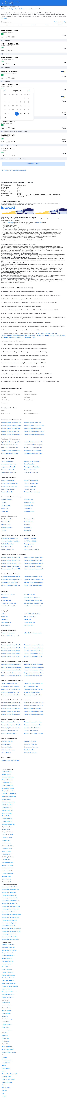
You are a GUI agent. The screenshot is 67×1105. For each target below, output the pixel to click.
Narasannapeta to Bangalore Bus (10, 898)
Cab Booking (5, 1016)
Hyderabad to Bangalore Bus (9, 793)
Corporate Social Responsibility (9, 1073)
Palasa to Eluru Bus (29, 489)
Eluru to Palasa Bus (6, 966)
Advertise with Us (6, 1087)
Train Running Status (7, 1030)
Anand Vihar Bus (6, 600)
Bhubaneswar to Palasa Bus (9, 983)
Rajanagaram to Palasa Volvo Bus (33, 689)
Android (38, 222)
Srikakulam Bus (5, 505)
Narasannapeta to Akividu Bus (32, 422)
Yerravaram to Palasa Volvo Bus (10, 695)
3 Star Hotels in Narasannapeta (32, 633)
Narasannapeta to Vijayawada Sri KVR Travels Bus (38, 557)
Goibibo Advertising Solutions (9, 1052)
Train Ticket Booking (7, 1019)
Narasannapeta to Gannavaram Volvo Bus (35, 714)
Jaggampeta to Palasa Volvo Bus (10, 689)
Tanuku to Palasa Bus (7, 461)
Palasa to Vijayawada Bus (31, 480)
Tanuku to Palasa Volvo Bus (9, 683)
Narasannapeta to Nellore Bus (9, 895)
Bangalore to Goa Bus (7, 779)
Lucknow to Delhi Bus (7, 821)
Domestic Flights (6, 1007)
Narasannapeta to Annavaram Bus (10, 909)
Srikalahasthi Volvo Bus (30, 744)
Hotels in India (5, 1038)
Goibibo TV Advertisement (8, 1079)
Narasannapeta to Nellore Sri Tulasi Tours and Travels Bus (17, 560)
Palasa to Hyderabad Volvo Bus (10, 722)
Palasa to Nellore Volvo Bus (31, 728)
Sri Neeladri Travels (30, 337)
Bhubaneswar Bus (29, 511)
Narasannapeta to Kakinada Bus (10, 903)
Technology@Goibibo (7, 1082)
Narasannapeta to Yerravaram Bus (11, 422)
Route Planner (5, 1021)
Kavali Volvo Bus (5, 744)
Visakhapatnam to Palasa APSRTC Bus (35, 576)
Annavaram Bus (28, 505)
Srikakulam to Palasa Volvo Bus (10, 692)
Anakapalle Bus (28, 499)
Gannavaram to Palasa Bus (31, 461)
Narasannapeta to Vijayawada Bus (10, 889)
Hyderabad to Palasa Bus (8, 944)
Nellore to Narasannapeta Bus (9, 445)
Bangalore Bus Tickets (7, 832)
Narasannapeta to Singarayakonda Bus (11, 914)
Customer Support (6, 1068)
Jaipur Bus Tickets (6, 876)
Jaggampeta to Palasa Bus (8, 467)
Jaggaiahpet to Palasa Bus (8, 975)
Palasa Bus (4, 508)
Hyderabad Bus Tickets (7, 834)
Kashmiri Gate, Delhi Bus (8, 594)
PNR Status (5, 1032)
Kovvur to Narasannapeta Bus (9, 453)
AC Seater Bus (5, 625)
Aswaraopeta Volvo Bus (30, 753)
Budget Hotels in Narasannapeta (10, 636)
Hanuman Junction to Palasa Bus (10, 986)
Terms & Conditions (6, 1060)
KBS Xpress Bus (28, 547)
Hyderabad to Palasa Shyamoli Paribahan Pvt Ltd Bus (16, 576)
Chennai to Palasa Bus (7, 972)
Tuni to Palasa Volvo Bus (31, 686)
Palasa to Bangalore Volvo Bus (32, 725)
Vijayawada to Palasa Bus (8, 947)
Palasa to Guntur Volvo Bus (8, 733)
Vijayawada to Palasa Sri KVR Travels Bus (35, 579)
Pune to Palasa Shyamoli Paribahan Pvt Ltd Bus (37, 585)
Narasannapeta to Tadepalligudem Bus (11, 928)
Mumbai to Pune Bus (7, 818)
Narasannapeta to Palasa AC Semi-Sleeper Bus (14, 656)
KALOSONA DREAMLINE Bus (9, 538)
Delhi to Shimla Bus (6, 807)
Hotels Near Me (6, 1041)
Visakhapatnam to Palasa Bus (9, 950)
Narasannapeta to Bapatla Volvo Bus (34, 708)
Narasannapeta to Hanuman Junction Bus (13, 434)
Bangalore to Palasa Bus (8, 953)
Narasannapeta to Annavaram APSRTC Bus (36, 566)
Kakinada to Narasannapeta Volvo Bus (34, 670)
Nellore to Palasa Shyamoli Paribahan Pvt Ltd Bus (38, 582)
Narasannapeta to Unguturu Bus (10, 431)
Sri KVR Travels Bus (6, 547)
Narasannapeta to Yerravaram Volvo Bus (12, 703)
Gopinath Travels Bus (30, 538)
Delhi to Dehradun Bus (7, 785)
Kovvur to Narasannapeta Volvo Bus (11, 676)
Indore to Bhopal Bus (7, 804)
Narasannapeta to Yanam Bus (9, 911)
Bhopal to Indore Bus (7, 813)
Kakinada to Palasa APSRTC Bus (10, 585)
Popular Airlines (6, 1044)
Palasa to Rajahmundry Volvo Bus (10, 728)
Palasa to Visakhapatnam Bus (9, 483)
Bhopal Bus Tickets (6, 879)
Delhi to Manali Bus (6, 771)
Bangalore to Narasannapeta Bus (33, 450)
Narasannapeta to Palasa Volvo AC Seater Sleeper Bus (16, 645)
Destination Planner (7, 1024)
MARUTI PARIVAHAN (38, 335)
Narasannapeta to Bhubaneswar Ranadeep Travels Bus (16, 566)
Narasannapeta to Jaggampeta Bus (11, 425)
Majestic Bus (4, 597)
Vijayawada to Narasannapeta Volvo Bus (35, 664)
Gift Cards (4, 1090)
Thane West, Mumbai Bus (8, 603)
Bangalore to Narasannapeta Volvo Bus (35, 673)
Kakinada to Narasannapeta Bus (33, 448)
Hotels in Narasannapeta (8, 633)
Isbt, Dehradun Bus (29, 594)
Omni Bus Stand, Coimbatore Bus (33, 603)
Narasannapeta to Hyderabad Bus (10, 886)
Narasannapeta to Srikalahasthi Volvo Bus (35, 705)
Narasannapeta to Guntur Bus (9, 892)
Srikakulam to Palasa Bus (8, 470)
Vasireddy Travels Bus (7, 550)
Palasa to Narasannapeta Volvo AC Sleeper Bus (37, 653)
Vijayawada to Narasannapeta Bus (33, 442)
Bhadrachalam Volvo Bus (31, 747)
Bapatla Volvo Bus (29, 750)
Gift (3, 1093)
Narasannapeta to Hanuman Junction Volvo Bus (14, 714)
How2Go (4, 1096)
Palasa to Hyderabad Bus (8, 480)
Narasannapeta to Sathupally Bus (10, 428)
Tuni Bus (3, 502)
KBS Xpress (28, 335)
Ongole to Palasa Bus (7, 989)
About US (4, 1057)
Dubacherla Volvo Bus (30, 741)
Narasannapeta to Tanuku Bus (9, 934)
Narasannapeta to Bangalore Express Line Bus (14, 563)
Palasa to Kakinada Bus (7, 489)
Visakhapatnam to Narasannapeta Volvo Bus (13, 673)
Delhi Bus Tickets (6, 840)
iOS (41, 222)
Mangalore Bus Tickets (7, 865)
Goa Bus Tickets (6, 829)
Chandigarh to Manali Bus (8, 824)
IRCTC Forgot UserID (7, 1046)
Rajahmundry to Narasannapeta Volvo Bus (36, 667)
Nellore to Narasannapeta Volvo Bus (11, 667)
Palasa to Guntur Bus (7, 492)
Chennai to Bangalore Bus (8, 802)
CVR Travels (40, 333)
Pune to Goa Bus (6, 816)
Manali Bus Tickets (6, 851)
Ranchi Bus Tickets (6, 882)
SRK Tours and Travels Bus (31, 550)
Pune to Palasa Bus (6, 964)
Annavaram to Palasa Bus (8, 464)
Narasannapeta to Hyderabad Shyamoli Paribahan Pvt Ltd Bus (18, 557)
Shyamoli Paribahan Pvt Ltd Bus (10, 541)
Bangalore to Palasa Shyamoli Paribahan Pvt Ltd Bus (16, 579)
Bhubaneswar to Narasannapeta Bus (34, 453)
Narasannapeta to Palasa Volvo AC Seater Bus (14, 651)
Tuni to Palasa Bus (29, 464)
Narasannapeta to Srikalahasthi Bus (34, 425)
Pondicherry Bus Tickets (8, 857)
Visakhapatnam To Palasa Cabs (10, 760)
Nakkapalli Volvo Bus (7, 741)
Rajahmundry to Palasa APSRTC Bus (11, 582)
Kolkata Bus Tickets (6, 854)
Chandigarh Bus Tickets (7, 873)
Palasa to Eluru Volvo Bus (31, 730)
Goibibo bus (11, 222)
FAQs (3, 1085)
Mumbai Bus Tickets (7, 848)
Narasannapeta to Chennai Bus (9, 936)
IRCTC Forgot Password (8, 1049)
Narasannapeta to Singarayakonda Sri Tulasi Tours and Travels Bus (43, 569)
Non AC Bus (4, 616)
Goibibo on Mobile (6, 1076)
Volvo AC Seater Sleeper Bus (32, 614)
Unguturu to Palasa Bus (7, 997)
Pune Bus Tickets (6, 859)
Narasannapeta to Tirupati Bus (9, 920)
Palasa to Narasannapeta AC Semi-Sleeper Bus (37, 656)
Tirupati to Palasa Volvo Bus (32, 692)
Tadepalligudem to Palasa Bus (9, 991)
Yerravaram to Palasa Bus (8, 472)
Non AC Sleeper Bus (29, 616)
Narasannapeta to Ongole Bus (9, 923)
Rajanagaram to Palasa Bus (32, 467)
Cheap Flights (5, 1027)
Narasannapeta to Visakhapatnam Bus (11, 931)
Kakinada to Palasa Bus (7, 961)
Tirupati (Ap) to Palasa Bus (8, 978)
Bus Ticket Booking (6, 1013)
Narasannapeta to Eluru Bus (9, 925)
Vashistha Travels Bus (7, 544)
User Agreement (6, 1062)
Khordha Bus (27, 530)
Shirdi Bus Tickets (6, 843)
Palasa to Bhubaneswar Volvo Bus (33, 733)
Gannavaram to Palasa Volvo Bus (33, 683)
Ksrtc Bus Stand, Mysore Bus (32, 597)
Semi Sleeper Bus (6, 622)
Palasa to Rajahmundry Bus (9, 486)
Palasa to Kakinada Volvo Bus (9, 730)
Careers (4, 1071)
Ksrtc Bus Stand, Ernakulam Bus (33, 606)
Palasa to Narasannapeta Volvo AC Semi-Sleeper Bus (39, 648)
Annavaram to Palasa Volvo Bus (10, 686)
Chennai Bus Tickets (7, 837)
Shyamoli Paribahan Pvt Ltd (16, 337)
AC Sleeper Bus (28, 625)
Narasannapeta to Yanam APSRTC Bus (12, 569)
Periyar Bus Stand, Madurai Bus (33, 600)
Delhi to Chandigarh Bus (8, 788)
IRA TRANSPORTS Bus (30, 541)
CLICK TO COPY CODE (8, 207)
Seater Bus (4, 619)
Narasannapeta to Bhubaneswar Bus (11, 906)
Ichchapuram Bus (29, 502)
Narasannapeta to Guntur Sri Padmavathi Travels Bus (39, 563)
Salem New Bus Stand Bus (8, 606)
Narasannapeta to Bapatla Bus (32, 428)
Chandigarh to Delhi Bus (8, 777)
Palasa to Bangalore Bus (31, 483)
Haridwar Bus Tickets (7, 870)
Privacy (4, 1065)
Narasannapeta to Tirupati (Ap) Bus (10, 917)
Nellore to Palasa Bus (7, 958)
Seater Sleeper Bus (29, 622)
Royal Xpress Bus (29, 544)
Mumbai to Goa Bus (6, 782)
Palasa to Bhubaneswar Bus (32, 492)
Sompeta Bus (27, 508)
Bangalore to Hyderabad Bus (9, 796)
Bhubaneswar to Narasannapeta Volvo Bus (36, 676)
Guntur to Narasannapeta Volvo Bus (11, 670)
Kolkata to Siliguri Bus (7, 810)
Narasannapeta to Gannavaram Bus (34, 434)
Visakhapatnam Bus (6, 499)
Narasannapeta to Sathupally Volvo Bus (12, 708)
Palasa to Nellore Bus (30, 486)
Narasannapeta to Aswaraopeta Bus (34, 431)
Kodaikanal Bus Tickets (7, 868)
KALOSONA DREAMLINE (17, 335)
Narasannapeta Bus (6, 527)
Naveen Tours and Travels (52, 335)
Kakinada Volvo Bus (6, 747)
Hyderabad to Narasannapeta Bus (10, 442)
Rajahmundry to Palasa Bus (8, 955)
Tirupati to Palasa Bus (30, 470)
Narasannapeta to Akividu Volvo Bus (34, 703)
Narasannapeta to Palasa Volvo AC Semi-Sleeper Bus (16, 648)
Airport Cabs (5, 1035)
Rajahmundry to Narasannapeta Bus (34, 445)
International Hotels (6, 1005)
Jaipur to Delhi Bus (6, 774)
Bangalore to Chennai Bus (8, 791)
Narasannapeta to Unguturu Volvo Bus (12, 711)
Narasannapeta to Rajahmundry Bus (10, 900)
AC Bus (3, 614)
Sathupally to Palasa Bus (8, 980)
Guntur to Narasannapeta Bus (9, 448)
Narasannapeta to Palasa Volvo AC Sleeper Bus (14, 653)
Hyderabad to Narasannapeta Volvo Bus (12, 664)
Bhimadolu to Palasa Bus (31, 472)
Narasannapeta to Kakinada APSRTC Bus (35, 560)
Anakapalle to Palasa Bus (8, 994)
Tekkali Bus (4, 511)
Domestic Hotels (6, 1002)
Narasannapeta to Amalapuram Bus (10, 939)
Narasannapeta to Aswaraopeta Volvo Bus (35, 711)
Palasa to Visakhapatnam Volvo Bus (11, 725)
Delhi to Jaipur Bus (6, 799)
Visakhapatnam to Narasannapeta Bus (12, 450)
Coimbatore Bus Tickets (7, 845)
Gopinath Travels (49, 333)
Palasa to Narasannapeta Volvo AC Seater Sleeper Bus (39, 645)
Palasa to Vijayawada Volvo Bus (33, 722)
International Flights (6, 1010)
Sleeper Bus (27, 619)
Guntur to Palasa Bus (7, 969)
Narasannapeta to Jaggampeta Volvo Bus (12, 705)
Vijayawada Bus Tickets (7, 862)
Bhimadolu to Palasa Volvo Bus (32, 695)
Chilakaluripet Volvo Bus (8, 750)
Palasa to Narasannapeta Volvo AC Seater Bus (37, 651)
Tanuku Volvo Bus (6, 753)
